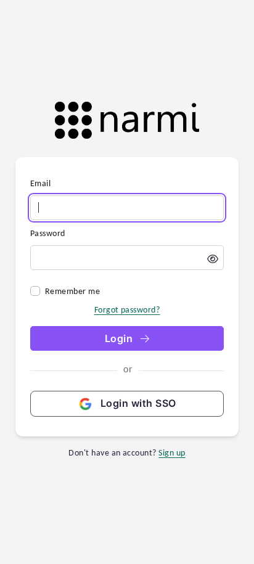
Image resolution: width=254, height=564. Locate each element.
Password (47, 233)
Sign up (171, 453)
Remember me (72, 291)
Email (40, 183)
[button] (213, 259)
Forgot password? (127, 309)
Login (120, 338)
